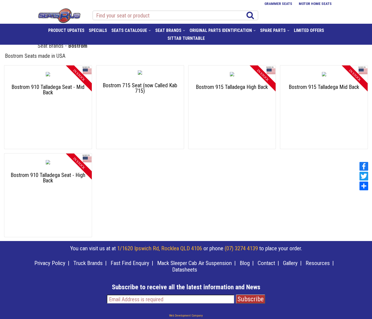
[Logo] (59, 14)
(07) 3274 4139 (241, 248)
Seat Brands (50, 45)
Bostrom (77, 45)
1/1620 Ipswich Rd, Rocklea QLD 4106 (159, 248)
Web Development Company (186, 315)
